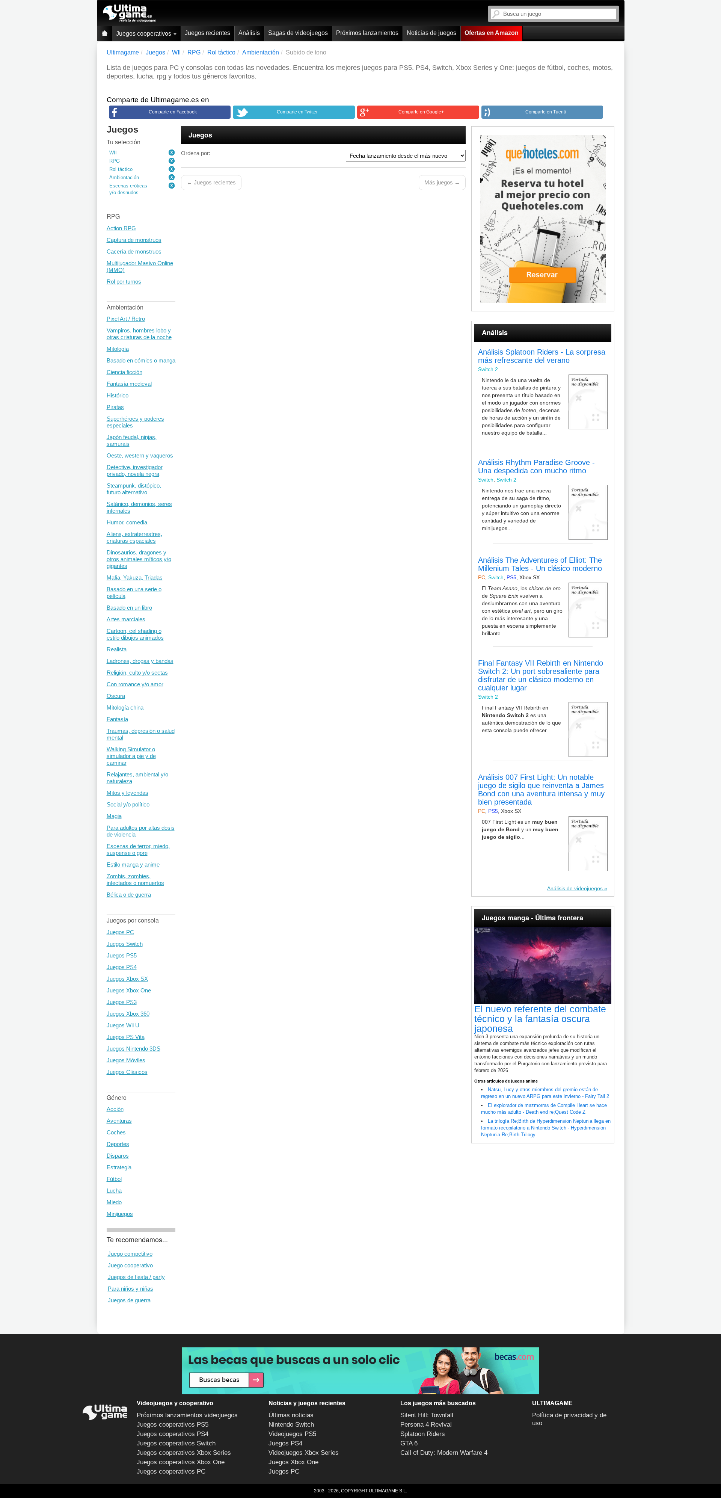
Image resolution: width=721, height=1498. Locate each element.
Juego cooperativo (130, 1265)
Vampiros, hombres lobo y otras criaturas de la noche (139, 333)
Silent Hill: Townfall (426, 1415)
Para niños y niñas (130, 1288)
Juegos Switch (125, 944)
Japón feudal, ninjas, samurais (132, 440)
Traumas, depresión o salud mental (141, 734)
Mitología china (125, 707)
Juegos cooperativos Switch (176, 1443)
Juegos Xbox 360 (128, 1013)
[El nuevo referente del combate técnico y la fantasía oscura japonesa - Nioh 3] (542, 965)
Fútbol (114, 1179)
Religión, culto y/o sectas (137, 672)
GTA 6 (409, 1443)
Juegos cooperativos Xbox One (181, 1462)
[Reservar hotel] (542, 218)
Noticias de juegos (431, 33)
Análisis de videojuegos (575, 888)
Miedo (114, 1202)
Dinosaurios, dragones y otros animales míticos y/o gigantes (139, 559)
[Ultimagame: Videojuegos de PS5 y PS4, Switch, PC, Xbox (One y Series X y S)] (129, 14)
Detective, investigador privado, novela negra (135, 470)
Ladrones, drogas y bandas (140, 661)
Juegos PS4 (122, 967)
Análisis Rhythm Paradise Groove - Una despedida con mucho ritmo (536, 466)
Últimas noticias (291, 1415)
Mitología (118, 349)
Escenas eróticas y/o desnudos (128, 189)
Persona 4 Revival (426, 1424)
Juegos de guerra (129, 1300)
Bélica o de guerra (129, 894)
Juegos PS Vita (126, 1037)
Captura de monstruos (134, 240)
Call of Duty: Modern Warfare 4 (443, 1452)
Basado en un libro (129, 607)
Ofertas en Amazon (492, 33)
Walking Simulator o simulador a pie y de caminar (131, 756)
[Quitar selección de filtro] (172, 152)
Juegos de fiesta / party (136, 1277)
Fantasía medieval (129, 384)
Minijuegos (120, 1214)
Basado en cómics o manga (141, 360)
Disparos (118, 1155)
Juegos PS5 (122, 955)
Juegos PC (120, 932)
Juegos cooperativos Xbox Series (184, 1452)
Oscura (116, 696)
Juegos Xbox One (129, 990)
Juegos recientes (207, 33)
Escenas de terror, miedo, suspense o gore (138, 849)
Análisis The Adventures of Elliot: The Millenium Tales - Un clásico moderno (540, 564)
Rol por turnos (124, 281)
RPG (114, 161)
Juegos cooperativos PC (171, 1471)
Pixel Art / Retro (126, 319)
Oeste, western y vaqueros (140, 455)
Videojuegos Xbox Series (303, 1452)
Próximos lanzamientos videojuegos (187, 1415)
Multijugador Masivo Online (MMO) (140, 266)
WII (113, 153)
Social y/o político (128, 804)
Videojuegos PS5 (292, 1434)
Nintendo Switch (291, 1424)
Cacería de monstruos (134, 251)
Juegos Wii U (123, 1025)
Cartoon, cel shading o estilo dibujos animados (135, 634)
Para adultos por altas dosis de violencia (141, 831)
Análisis (249, 33)
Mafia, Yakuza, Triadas (135, 577)
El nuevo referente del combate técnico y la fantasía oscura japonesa (540, 1019)
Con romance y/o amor (135, 684)
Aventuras (119, 1120)
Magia (114, 816)
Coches (116, 1132)
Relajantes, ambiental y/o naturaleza (137, 777)
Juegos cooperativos (144, 33)
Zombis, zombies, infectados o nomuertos (135, 879)
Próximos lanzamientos (367, 33)
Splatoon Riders (422, 1434)
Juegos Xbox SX (127, 979)
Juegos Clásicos (127, 1072)
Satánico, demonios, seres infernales (139, 507)
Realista (117, 649)
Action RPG (121, 228)
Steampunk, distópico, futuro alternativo (134, 488)
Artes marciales (126, 619)
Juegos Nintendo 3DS (133, 1048)
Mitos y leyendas (127, 793)
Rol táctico (121, 169)
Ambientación (124, 177)
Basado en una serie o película (134, 592)
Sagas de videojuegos (298, 33)
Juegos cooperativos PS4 (172, 1434)
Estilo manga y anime (133, 864)
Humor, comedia (127, 522)
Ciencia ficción (124, 372)
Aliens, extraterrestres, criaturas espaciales (134, 537)
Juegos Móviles (126, 1060)
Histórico (117, 395)
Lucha (114, 1190)
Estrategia (119, 1167)
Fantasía (117, 719)
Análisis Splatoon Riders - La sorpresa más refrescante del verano (541, 356)
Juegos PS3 (122, 1002)
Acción (115, 1109)
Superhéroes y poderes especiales (135, 422)
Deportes (118, 1144)
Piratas (115, 407)
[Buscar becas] (360, 1370)
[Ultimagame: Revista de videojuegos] (104, 33)
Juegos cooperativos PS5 (172, 1424)
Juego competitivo (130, 1253)
